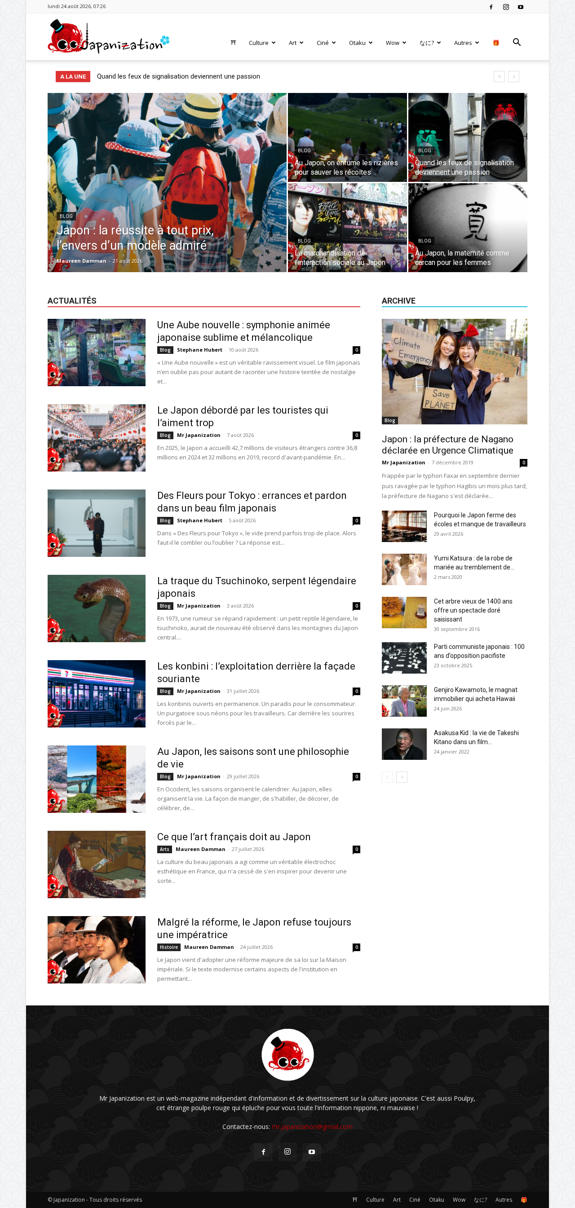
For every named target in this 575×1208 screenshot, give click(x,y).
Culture (259, 43)
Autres (463, 43)
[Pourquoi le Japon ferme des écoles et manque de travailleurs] (404, 526)
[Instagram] (506, 6)
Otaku (357, 43)
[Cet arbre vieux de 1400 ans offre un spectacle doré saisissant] (404, 612)
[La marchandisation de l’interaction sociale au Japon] (347, 227)
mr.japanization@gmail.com (312, 1126)
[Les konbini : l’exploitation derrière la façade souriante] (97, 693)
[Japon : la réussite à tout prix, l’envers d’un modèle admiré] (167, 196)
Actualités (72, 300)
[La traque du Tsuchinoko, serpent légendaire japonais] (97, 608)
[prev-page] (387, 777)
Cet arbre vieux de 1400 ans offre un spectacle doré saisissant (473, 610)
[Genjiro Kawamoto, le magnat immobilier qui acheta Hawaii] (404, 701)
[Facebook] (491, 6)
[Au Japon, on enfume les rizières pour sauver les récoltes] (347, 137)
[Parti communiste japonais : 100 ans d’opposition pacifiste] (404, 658)
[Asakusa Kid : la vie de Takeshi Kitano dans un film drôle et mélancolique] (404, 744)
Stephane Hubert (199, 349)
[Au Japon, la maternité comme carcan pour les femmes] (467, 227)
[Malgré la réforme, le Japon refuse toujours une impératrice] (97, 949)
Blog (66, 216)
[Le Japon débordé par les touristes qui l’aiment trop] (97, 438)
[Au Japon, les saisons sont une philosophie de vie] (97, 779)
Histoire (169, 947)
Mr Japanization (199, 435)
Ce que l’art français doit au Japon (234, 836)
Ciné (323, 43)
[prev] (499, 76)
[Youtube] (520, 6)
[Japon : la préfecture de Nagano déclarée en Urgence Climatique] (454, 371)
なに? (427, 43)
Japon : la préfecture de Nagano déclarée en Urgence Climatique (447, 445)
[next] (513, 76)
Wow (392, 43)
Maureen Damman (81, 260)
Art (292, 43)
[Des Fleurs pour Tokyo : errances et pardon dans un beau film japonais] (97, 523)
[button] (516, 43)
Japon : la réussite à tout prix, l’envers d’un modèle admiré (182, 76)
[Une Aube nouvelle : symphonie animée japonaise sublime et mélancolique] (97, 352)
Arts (164, 849)
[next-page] (401, 777)
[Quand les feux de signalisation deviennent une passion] (467, 137)
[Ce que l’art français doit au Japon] (97, 864)
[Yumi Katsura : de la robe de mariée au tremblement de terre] (404, 569)
